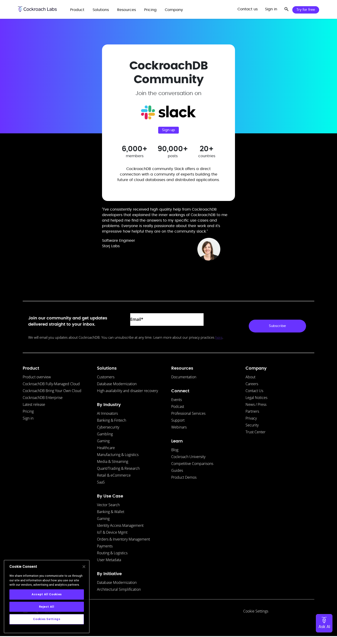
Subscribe (277, 326)
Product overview (37, 376)
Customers (105, 376)
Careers (252, 383)
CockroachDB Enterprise (43, 397)
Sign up (168, 130)
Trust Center (255, 431)
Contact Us (254, 390)
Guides (177, 470)
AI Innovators (107, 413)
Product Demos (183, 477)
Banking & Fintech (111, 420)
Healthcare (106, 447)
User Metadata (109, 559)
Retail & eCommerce (114, 475)
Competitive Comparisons (192, 463)
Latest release (34, 404)
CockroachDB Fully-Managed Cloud (51, 383)
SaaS (101, 482)
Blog (174, 449)
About (250, 376)
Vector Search (108, 504)
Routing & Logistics (112, 552)
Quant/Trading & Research (118, 468)
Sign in (28, 418)
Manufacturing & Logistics (117, 454)
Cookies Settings (46, 619)
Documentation (183, 376)
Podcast (177, 406)
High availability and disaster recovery (127, 390)
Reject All (46, 606)
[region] (47, 596)
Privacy (251, 418)
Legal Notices (256, 397)
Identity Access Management (120, 525)
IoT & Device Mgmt (112, 532)
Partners (252, 411)
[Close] (84, 567)
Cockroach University (188, 456)
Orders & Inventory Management (123, 539)
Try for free (305, 9)
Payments (105, 546)
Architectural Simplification (119, 589)
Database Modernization (117, 383)
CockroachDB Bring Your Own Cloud (52, 390)
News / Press (256, 404)
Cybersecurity (108, 427)
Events (176, 399)
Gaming (103, 440)
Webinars (179, 427)
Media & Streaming (112, 461)
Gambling (105, 434)
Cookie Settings (255, 611)
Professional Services (188, 413)
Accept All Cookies (47, 594)
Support (178, 420)
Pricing (28, 411)
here (218, 337)
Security (252, 425)
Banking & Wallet (110, 511)
